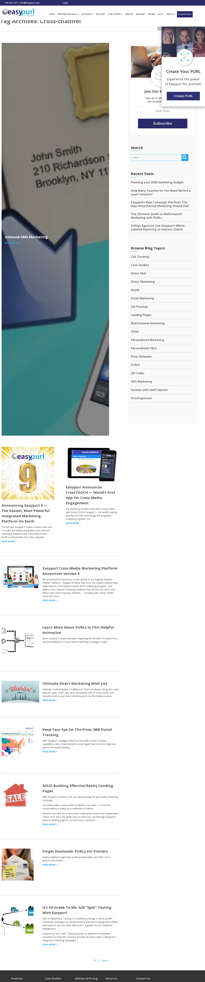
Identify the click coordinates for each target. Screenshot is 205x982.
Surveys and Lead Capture (149, 390)
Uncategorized (141, 398)
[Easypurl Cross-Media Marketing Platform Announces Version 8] (20, 587)
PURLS (135, 365)
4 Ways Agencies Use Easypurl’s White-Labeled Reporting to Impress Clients (158, 227)
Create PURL (183, 96)
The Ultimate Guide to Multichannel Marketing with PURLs (156, 216)
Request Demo (185, 14)
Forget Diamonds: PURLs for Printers (75, 851)
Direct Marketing (143, 281)
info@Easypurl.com (29, 2)
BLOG (160, 14)
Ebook (135, 290)
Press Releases (141, 356)
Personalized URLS (144, 348)
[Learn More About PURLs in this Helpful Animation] (18, 655)
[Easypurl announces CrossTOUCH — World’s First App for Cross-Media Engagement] (92, 480)
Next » (105, 960)
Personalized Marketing (147, 340)
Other (135, 331)
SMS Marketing (141, 381)
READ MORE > (12, 242)
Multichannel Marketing (148, 323)
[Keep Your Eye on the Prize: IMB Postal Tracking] (18, 757)
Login (65, 2)
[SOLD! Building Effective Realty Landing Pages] (15, 806)
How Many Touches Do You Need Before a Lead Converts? (161, 192)
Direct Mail (138, 273)
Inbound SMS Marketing (26, 236)
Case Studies (140, 265)
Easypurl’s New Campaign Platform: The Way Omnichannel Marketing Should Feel (160, 204)
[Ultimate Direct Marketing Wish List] (20, 701)
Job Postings (139, 306)
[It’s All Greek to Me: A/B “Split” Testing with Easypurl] (18, 935)
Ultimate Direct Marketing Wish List (74, 683)
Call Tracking (140, 257)
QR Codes (137, 373)
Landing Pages (141, 315)
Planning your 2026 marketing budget (157, 182)
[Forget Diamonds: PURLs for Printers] (18, 879)
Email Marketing (142, 298)
